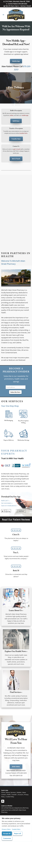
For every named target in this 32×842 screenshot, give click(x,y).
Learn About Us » (16, 610)
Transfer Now (16, 139)
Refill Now (16, 121)
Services (13, 792)
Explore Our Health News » (16, 651)
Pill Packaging (8, 421)
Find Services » (16, 692)
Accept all (6, 833)
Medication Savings (23, 440)
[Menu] (3, 14)
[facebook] (2, 801)
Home (3, 792)
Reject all (17, 833)
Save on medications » (9, 505)
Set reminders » (7, 503)
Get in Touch (16, 159)
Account (20, 794)
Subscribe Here (15, 392)
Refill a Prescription (16, 111)
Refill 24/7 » (5, 500)
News (24, 792)
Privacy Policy (6, 829)
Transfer (14, 794)
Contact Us (16, 146)
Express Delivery (9, 440)
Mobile (19, 792)
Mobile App (16, 61)
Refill (8, 794)
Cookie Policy (10, 797)
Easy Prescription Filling (23, 422)
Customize (7, 838)
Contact (3, 794)
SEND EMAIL (16, 767)
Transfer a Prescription (16, 128)
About (8, 792)
